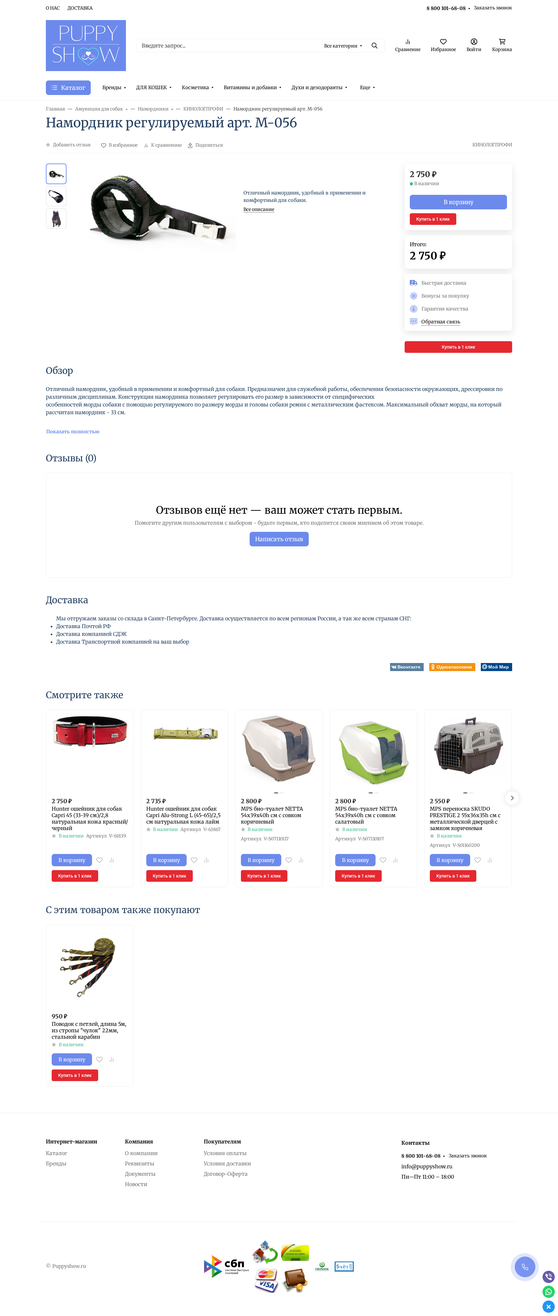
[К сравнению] (112, 860)
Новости (136, 1184)
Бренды (111, 87)
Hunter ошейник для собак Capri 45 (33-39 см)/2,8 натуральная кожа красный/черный (90, 818)
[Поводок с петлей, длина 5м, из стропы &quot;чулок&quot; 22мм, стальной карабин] (90, 968)
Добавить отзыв (71, 145)
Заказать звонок (493, 8)
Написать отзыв (279, 539)
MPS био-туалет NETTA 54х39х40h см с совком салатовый (366, 815)
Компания (139, 1141)
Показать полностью (72, 431)
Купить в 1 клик (433, 219)
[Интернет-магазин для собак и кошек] (86, 45)
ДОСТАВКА (80, 8)
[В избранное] (99, 860)
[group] (156, 258)
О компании (141, 1153)
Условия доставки (227, 1163)
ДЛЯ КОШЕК (151, 87)
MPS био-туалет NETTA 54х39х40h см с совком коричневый (272, 815)
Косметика (195, 87)
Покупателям (222, 1141)
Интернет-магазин (71, 1141)
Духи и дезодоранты (317, 87)
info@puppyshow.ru (426, 1166)
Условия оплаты (225, 1153)
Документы (140, 1174)
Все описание (258, 209)
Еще (365, 87)
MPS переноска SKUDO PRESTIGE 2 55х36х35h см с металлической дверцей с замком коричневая (465, 818)
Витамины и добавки (250, 87)
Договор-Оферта (226, 1174)
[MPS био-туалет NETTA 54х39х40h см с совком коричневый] (279, 753)
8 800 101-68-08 (446, 8)
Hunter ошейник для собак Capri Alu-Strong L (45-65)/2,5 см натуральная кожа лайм (183, 815)
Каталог (56, 1153)
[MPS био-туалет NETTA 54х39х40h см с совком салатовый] (373, 753)
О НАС (53, 8)
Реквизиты (139, 1163)
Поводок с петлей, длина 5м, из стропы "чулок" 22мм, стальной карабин (89, 1030)
